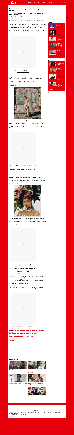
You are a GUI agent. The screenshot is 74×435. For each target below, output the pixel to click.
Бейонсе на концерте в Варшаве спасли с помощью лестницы (22, 333)
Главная (10, 6)
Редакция (28, 405)
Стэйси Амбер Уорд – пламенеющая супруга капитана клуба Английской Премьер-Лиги (60, 45)
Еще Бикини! (51, 89)
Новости (50, 22)
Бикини (50, 2)
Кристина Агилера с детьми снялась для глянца (36, 384)
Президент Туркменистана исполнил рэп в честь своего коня (59, 26)
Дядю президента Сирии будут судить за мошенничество (60, 51)
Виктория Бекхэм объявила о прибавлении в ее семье (59, 38)
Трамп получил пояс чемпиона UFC (35, 395)
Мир (34, 2)
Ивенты (23, 405)
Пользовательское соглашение (47, 405)
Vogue (19, 73)
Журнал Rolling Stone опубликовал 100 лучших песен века (22, 336)
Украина (30, 2)
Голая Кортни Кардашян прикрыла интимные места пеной (59, 84)
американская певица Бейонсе (22, 19)
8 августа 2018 (18, 6)
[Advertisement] (27, 351)
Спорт (44, 2)
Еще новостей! (51, 57)
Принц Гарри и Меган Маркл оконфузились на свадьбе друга (16, 370)
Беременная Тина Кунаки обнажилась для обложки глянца (60, 64)
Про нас (10, 405)
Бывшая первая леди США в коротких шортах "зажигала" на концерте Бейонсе (26, 330)
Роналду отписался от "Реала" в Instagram (18, 383)
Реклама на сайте (17, 405)
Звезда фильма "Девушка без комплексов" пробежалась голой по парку (60, 77)
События (39, 2)
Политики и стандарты (36, 405)
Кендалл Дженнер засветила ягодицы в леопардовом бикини (60, 70)
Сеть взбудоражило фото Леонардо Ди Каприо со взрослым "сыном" (60, 32)
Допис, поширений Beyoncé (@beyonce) (18, 326)
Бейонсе (12, 340)
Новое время (28, 22)
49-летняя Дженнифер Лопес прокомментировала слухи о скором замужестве (36, 371)
